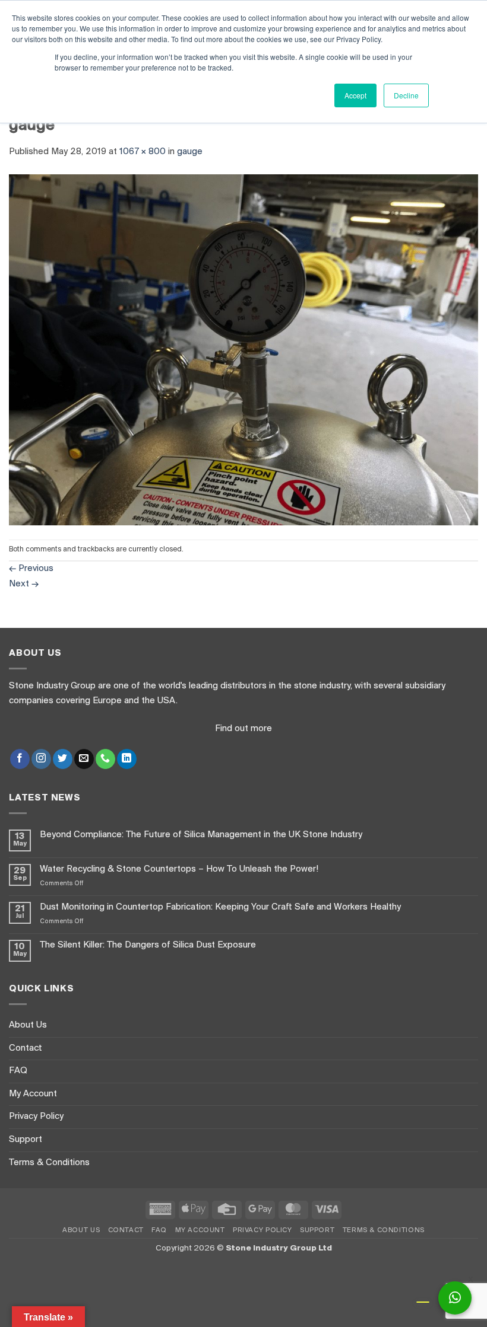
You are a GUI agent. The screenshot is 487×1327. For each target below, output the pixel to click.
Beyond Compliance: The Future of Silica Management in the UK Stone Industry (201, 835)
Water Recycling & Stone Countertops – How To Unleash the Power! (179, 869)
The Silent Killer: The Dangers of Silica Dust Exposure (148, 945)
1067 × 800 (142, 152)
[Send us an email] (84, 759)
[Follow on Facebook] (20, 759)
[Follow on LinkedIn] (127, 759)
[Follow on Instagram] (41, 759)
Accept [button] (355, 95)
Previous (31, 568)
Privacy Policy (36, 1116)
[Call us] (105, 759)
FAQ (18, 1071)
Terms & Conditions (49, 1162)
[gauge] (243, 350)
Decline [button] (406, 95)
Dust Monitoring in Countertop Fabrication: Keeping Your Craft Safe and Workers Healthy (220, 907)
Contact (25, 1048)
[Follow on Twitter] (62, 759)
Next (24, 584)
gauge (190, 152)
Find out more (243, 728)
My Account (33, 1094)
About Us (28, 1025)
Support (25, 1139)
